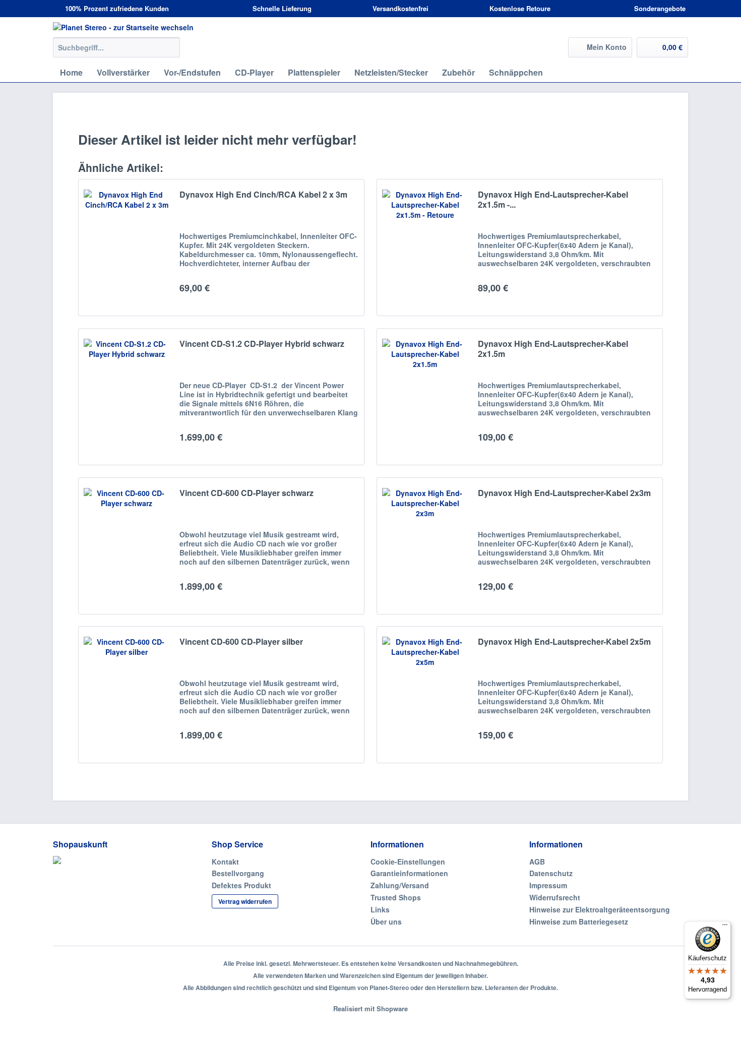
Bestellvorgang (238, 873)
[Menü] (725, 927)
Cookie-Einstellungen (408, 861)
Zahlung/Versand (400, 885)
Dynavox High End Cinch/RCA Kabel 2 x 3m (263, 195)
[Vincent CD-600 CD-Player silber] (126, 695)
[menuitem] (116, 52)
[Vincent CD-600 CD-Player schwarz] (126, 546)
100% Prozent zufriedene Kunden (116, 8)
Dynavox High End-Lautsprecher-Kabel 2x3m (564, 493)
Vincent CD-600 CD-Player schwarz (246, 493)
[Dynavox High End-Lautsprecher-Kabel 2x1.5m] (425, 397)
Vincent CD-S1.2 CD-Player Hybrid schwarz (261, 344)
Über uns (386, 921)
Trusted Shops (396, 897)
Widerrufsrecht (554, 897)
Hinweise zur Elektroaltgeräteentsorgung (599, 909)
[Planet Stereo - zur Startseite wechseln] (370, 27)
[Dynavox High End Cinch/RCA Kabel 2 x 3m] (126, 247)
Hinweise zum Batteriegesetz (578, 921)
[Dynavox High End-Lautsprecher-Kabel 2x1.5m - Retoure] (425, 247)
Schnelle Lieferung (281, 8)
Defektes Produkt (241, 885)
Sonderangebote (659, 8)
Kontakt (225, 861)
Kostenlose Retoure (518, 8)
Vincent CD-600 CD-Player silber (241, 642)
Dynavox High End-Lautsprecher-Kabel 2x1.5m (553, 349)
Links (380, 909)
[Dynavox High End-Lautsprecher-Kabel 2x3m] (425, 546)
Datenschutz (551, 873)
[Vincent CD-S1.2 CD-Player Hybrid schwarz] (126, 397)
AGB (537, 861)
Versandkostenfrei (399, 8)
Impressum (548, 885)
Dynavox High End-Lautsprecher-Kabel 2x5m (564, 642)
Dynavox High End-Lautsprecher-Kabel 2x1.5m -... (553, 200)
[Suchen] (170, 47)
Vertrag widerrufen (245, 901)
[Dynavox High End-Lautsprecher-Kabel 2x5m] (425, 695)
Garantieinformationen (409, 873)
